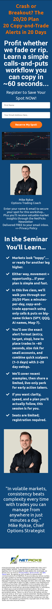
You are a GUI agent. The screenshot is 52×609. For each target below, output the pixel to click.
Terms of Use (34, 572)
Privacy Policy (28, 228)
